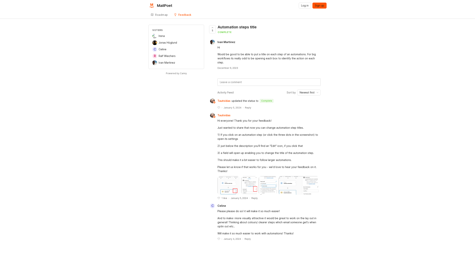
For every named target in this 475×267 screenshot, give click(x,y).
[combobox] (309, 92)
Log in (305, 5)
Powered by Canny (176, 73)
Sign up (319, 5)
